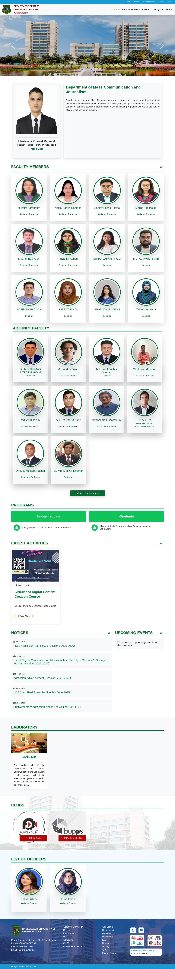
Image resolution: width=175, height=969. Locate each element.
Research (147, 9)
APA (104, 950)
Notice (169, 9)
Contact (169, 2)
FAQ (104, 940)
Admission (68, 940)
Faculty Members (131, 9)
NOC (65, 937)
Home (117, 9)
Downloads (107, 937)
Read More (24, 616)
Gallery (105, 946)
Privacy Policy (109, 953)
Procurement (69, 933)
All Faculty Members (88, 493)
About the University (73, 927)
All (161, 167)
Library (105, 943)
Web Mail (106, 933)
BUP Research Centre (74, 946)
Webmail (136, 2)
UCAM (128, 2)
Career (161, 2)
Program (158, 9)
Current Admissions (149, 2)
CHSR (66, 943)
